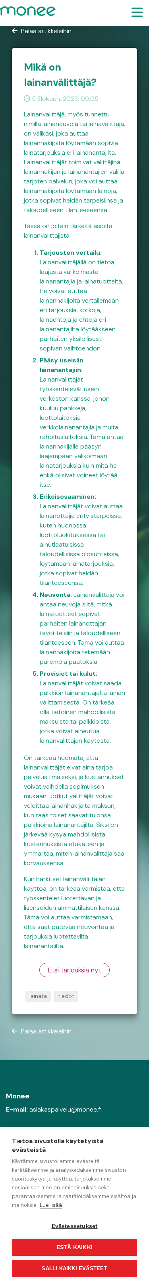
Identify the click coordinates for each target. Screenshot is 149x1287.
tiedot (66, 996)
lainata (38, 996)
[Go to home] (34, 11)
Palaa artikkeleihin (46, 31)
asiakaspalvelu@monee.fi (65, 1109)
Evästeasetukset (75, 1226)
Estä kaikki (74, 1247)
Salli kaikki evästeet (74, 1268)
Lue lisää (51, 1205)
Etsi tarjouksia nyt (74, 970)
